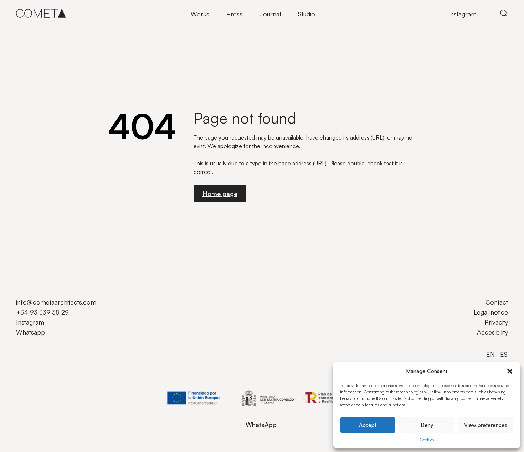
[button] (509, 371)
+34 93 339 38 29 (42, 312)
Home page (219, 193)
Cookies (427, 439)
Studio (306, 14)
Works (200, 14)
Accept (367, 425)
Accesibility (492, 332)
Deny (427, 425)
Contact (497, 302)
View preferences (485, 425)
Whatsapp (30, 332)
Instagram (462, 14)
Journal (270, 14)
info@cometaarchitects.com (56, 302)
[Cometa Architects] (41, 13)
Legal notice (491, 312)
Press (234, 14)
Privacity (496, 322)
